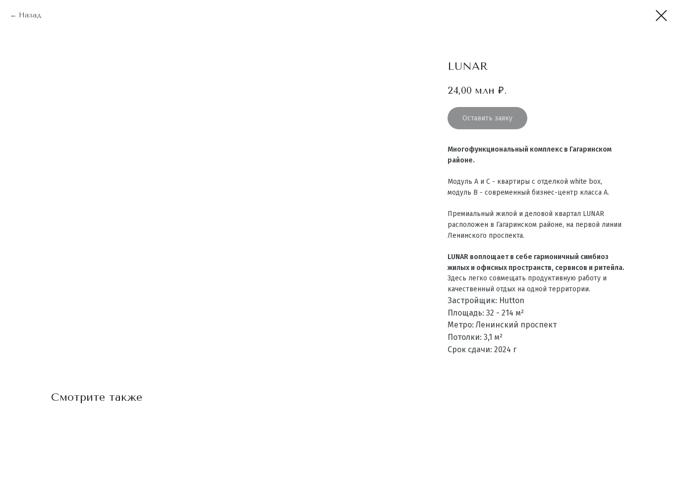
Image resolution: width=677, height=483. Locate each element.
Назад (30, 15)
